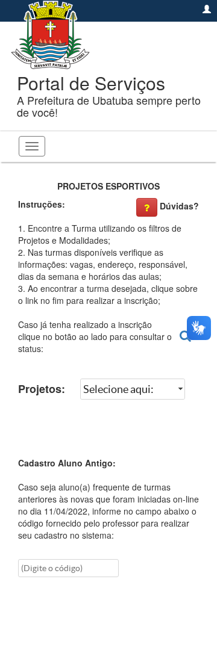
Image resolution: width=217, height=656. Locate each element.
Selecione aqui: (118, 389)
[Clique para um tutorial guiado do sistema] (146, 207)
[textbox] (68, 568)
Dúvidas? (179, 206)
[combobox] (132, 389)
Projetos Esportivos (108, 186)
